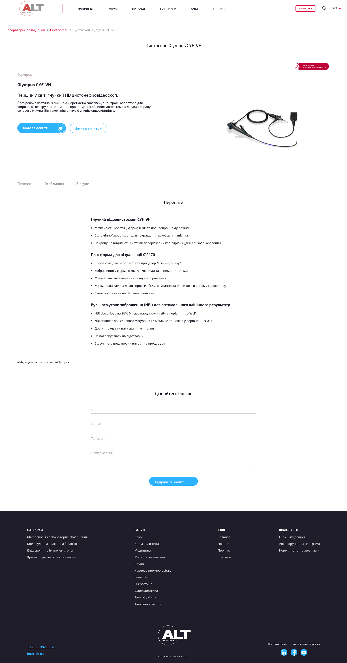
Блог (195, 8)
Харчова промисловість (152, 570)
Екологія (141, 577)
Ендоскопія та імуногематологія (51, 550)
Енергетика (143, 584)
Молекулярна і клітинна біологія (52, 543)
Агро (138, 537)
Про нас (224, 550)
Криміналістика (146, 543)
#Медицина (25, 362)
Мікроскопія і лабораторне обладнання (57, 537)
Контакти (225, 557)
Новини (223, 543)
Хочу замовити (35, 128)
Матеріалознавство (149, 557)
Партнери (168, 8)
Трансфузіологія (146, 597)
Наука (139, 564)
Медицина (142, 550)
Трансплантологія (148, 604)
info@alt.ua (35, 654)
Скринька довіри (292, 537)
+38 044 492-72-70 (41, 647)
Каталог (139, 8)
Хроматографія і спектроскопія (51, 557)
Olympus (24, 74)
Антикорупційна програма (299, 543)
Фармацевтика (146, 590)
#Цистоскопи (44, 362)
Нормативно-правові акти (299, 550)
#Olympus (62, 362)
